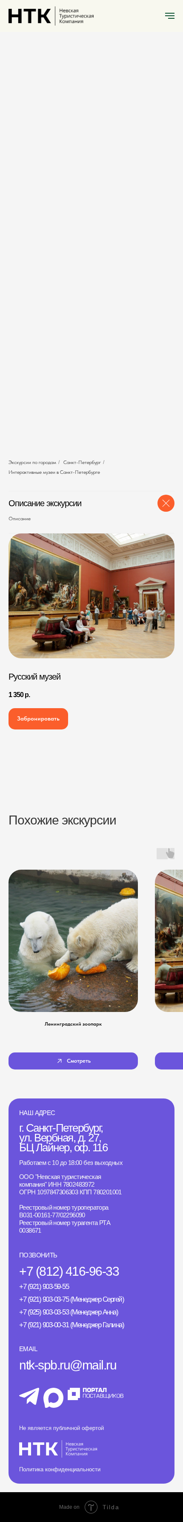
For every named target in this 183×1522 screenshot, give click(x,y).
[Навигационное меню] (169, 16)
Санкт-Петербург (82, 462)
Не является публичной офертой (61, 1428)
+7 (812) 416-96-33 (69, 1271)
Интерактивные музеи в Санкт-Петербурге (54, 472)
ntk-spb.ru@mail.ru (67, 1365)
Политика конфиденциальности (59, 1469)
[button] (38, 718)
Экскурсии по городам (32, 462)
